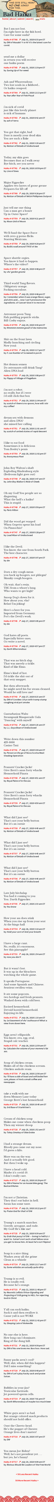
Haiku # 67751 (10, 428)
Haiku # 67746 (10, 557)
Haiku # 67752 (10, 400)
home (5, 18)
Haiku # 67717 (10, 1461)
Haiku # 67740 (10, 777)
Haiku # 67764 (10, 92)
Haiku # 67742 (10, 724)
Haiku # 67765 (10, 67)
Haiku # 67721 (10, 1345)
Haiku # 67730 (10, 1073)
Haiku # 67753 (10, 375)
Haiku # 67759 (10, 218)
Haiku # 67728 (10, 1129)
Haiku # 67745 (10, 621)
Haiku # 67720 (10, 1370)
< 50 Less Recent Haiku (27, 1474)
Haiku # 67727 (10, 1180)
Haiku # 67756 (10, 294)
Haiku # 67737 (10, 853)
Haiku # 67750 (10, 453)
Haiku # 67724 (10, 1264)
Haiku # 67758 (10, 243)
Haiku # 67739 (10, 803)
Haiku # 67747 (10, 532)
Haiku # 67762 (10, 143)
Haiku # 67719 (10, 1398)
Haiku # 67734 (10, 929)
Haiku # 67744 (10, 646)
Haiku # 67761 (10, 168)
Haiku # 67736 (10, 878)
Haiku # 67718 (10, 1436)
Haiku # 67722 (10, 1320)
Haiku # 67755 (10, 324)
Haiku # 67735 (10, 903)
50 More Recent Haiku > (27, 1480)
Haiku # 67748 (10, 507)
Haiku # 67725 (10, 1233)
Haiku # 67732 (10, 1017)
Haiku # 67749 (10, 478)
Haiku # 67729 (10, 1104)
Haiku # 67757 (10, 268)
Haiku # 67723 (10, 1289)
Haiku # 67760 (10, 193)
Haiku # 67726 (10, 1208)
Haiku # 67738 (10, 828)
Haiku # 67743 (10, 696)
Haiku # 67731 (10, 1045)
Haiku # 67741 (10, 750)
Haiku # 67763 (10, 117)
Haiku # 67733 (10, 954)
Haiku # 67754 (10, 350)
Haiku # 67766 (10, 39)
